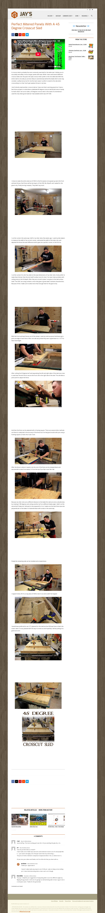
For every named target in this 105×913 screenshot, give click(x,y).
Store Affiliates (54, 901)
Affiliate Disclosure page (25, 911)
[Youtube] (92, 10)
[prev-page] (12, 830)
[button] (92, 16)
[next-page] (15, 830)
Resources (84, 15)
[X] (16, 34)
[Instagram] (90, 10)
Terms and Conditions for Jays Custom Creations (83, 901)
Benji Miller (20, 876)
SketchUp (58, 15)
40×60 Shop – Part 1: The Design (56, 826)
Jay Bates (23, 863)
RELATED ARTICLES (30, 810)
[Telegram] (27, 34)
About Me (61, 901)
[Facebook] (87, 10)
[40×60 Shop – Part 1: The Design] (56, 819)
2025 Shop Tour (34, 826)
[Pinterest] (20, 34)
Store (76, 15)
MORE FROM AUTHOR (45, 810)
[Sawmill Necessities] (19, 819)
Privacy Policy (68, 901)
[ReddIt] (23, 34)
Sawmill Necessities (16, 826)
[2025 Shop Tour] (38, 819)
